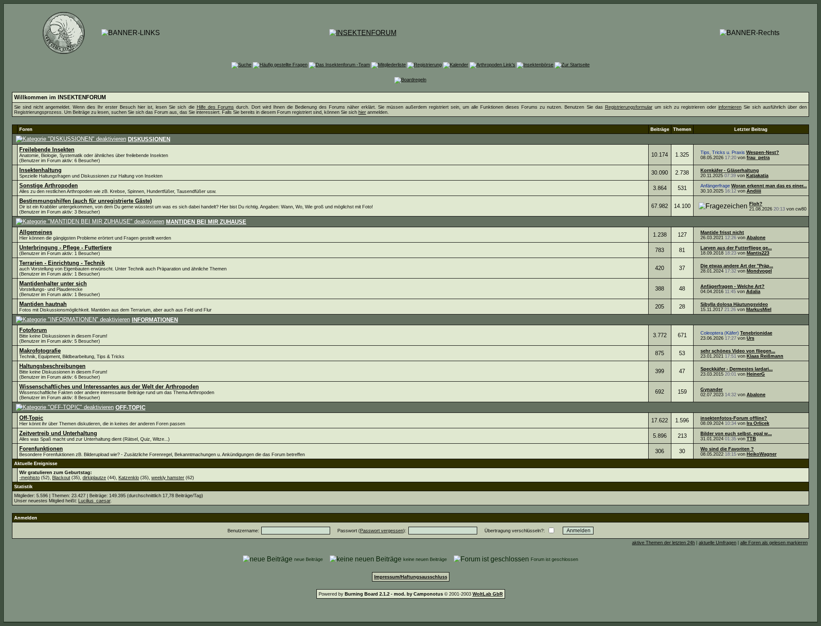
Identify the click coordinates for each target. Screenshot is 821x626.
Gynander (711, 389)
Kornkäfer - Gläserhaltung (729, 170)
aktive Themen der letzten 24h (663, 542)
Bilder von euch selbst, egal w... (736, 433)
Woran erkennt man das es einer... (769, 185)
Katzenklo (128, 477)
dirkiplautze (94, 477)
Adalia (753, 291)
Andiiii (754, 190)
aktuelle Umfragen (717, 542)
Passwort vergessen (381, 530)
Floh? (755, 203)
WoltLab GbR (488, 593)
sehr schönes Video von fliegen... (737, 350)
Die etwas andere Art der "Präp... (736, 265)
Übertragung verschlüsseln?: (514, 530)
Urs (750, 338)
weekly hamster (167, 477)
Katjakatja (757, 175)
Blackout (61, 477)
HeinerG (756, 374)
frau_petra (758, 157)
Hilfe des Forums (215, 107)
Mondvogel (759, 270)
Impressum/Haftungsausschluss (410, 576)
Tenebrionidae (756, 332)
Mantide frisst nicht (722, 232)
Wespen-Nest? (762, 152)
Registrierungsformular (629, 107)
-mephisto (29, 477)
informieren (729, 107)
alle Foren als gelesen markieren (774, 542)
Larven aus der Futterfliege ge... (736, 247)
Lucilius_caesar (94, 500)
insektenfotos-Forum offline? (733, 418)
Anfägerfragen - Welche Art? (732, 286)
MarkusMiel (758, 309)
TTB (751, 438)
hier (362, 112)
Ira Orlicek (758, 423)
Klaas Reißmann (765, 356)
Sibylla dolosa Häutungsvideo (734, 304)
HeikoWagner (762, 454)
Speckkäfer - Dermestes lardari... (736, 368)
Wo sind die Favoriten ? (727, 448)
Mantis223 (758, 252)
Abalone (756, 237)
